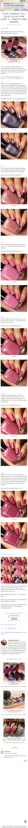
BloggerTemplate (22, 826)
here (17, 594)
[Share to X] (9, 628)
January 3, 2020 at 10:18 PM (11, 753)
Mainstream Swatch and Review (13, 633)
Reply (25, 761)
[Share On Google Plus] (15, 628)
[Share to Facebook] (6, 628)
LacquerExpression (10, 826)
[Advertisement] (14, 802)
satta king (10, 757)
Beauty (7, 632)
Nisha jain (7, 751)
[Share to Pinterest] (12, 628)
